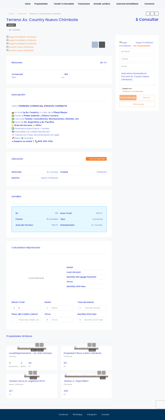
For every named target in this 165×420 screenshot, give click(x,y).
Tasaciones (84, 3)
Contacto (149, 3)
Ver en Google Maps (97, 159)
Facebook (63, 414)
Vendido (11, 25)
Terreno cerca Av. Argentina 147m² (27, 381)
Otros (48, 314)
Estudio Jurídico (102, 3)
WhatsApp (138, 104)
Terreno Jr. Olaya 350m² (76, 381)
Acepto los (132, 90)
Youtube (105, 414)
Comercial (21, 13)
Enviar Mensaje (128, 97)
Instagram (92, 414)
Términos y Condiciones (132, 91)
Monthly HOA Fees (86, 314)
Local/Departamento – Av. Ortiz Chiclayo (30, 353)
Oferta (40, 350)
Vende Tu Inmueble (64, 3)
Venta (33, 350)
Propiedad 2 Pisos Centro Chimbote (82, 353)
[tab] (95, 45)
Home (11, 13)
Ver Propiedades (141, 45)
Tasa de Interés (85, 302)
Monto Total (18, 302)
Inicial (48, 302)
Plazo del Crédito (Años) (25, 314)
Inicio (28, 3)
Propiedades (41, 3)
